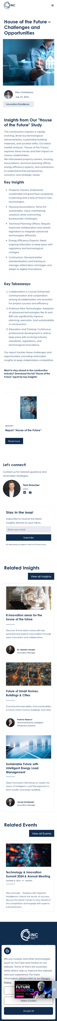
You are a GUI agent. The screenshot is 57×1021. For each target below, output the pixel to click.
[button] (52, 5)
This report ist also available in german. (24, 446)
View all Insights (41, 576)
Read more (14, 441)
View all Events (41, 833)
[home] (9, 5)
